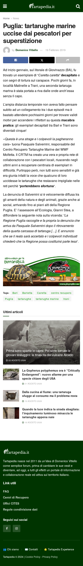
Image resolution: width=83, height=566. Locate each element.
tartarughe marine (47, 298)
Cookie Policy (32, 556)
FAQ (6, 491)
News (16, 18)
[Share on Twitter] (41, 60)
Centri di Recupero (16, 497)
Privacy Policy (50, 556)
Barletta (27, 292)
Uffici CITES (11, 503)
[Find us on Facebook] (7, 528)
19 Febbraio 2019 (55, 50)
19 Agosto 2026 (33, 401)
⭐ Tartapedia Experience (59, 549)
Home (6, 18)
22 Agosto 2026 (17, 360)
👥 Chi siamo (11, 549)
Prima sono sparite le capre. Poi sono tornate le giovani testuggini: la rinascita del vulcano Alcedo (39, 352)
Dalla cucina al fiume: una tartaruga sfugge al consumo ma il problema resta (49, 394)
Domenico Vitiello (27, 50)
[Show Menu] (5, 6)
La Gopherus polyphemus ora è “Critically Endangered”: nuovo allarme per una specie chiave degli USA (51, 374)
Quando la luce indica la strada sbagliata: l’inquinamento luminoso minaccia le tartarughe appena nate (51, 413)
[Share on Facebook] (15, 60)
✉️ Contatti (31, 549)
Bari (15, 292)
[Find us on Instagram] (16, 528)
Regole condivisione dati (20, 509)
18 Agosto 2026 (33, 422)
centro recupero (61, 292)
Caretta (42, 292)
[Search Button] (78, 6)
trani (66, 298)
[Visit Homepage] (41, 6)
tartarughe (24, 298)
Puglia (9, 298)
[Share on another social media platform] (68, 60)
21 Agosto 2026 (33, 383)
